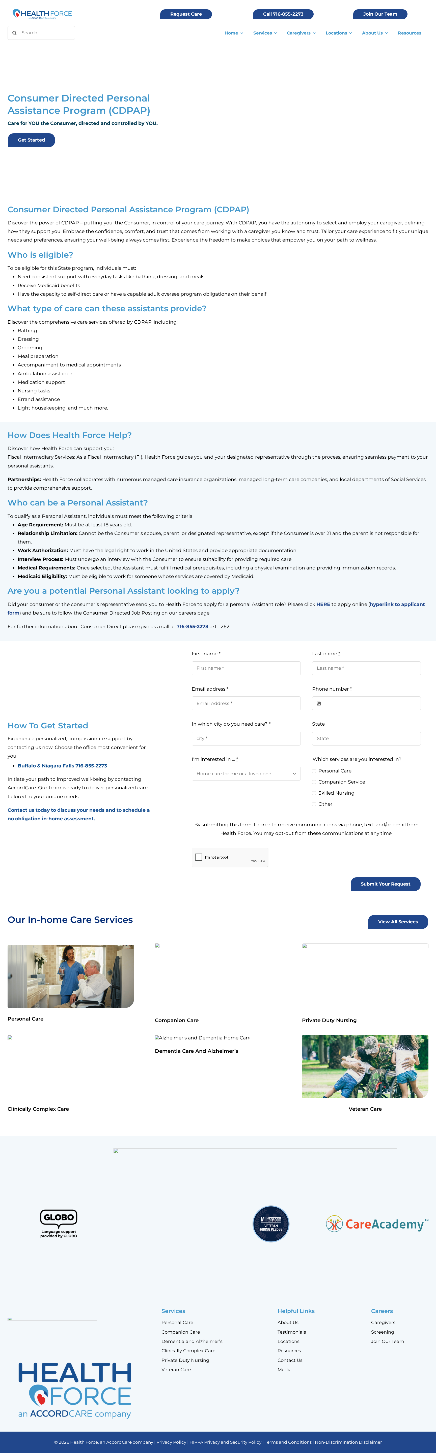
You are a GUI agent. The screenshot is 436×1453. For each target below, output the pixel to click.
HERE (323, 604)
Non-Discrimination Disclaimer (348, 1442)
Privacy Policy (171, 1442)
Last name (326, 654)
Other (325, 804)
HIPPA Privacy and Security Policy (225, 1442)
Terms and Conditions (288, 1442)
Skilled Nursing (336, 793)
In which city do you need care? (231, 724)
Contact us (21, 810)
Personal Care (334, 771)
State (318, 724)
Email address (210, 689)
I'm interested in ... (215, 759)
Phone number (332, 689)
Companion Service (341, 782)
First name (206, 654)
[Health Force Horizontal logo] (42, 10)
